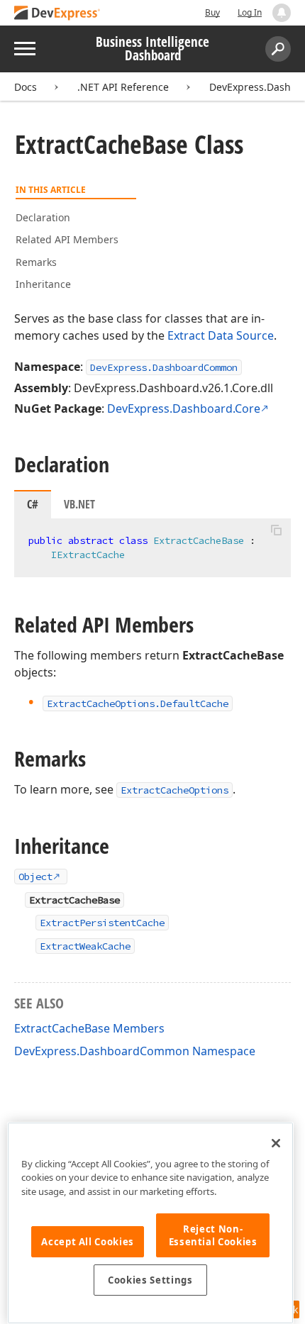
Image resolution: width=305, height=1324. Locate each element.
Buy (212, 12)
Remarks (36, 262)
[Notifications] (281, 13)
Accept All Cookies (87, 1241)
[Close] (276, 1143)
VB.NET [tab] (79, 504)
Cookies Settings (150, 1280)
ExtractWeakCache (85, 946)
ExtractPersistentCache (102, 922)
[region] (150, 1223)
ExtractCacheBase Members (89, 1028)
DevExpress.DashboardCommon (164, 367)
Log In (250, 12)
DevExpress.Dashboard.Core (183, 408)
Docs (25, 87)
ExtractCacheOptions (174, 790)
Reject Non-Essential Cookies (213, 1235)
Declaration (43, 217)
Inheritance (43, 284)
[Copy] (276, 530)
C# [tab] (32, 504)
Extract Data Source (220, 335)
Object (35, 876)
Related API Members (67, 239)
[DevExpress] (57, 14)
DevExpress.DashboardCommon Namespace (134, 1051)
